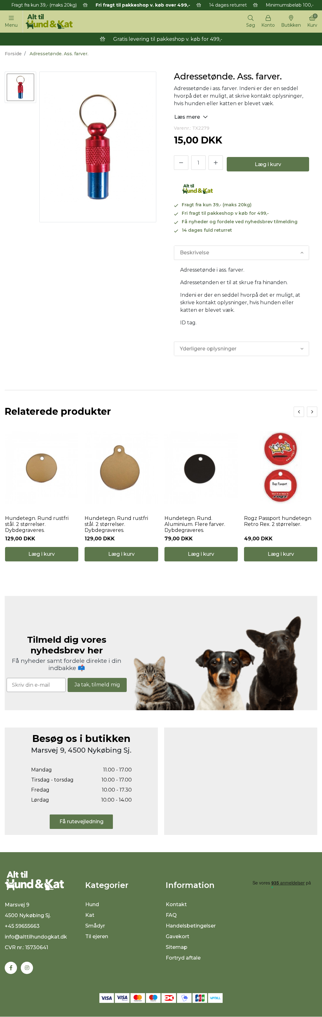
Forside (13, 54)
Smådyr (95, 926)
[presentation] (299, 412)
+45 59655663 (22, 926)
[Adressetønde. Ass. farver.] (20, 87)
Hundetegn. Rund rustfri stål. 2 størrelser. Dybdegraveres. (37, 524)
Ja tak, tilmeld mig (97, 685)
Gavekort (177, 936)
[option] (20, 87)
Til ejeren (96, 936)
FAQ (171, 915)
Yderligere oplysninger (208, 349)
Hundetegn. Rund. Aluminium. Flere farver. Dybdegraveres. (194, 524)
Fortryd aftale (183, 958)
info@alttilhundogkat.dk (36, 937)
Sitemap (176, 947)
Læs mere (187, 117)
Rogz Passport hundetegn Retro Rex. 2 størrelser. (277, 521)
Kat (89, 915)
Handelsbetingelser (191, 926)
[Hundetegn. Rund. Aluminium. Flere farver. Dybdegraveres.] (201, 468)
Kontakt (176, 904)
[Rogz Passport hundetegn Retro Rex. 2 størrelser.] (281, 468)
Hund (92, 904)
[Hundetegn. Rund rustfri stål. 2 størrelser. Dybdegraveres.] (42, 468)
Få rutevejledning (81, 822)
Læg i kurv (268, 164)
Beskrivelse (194, 253)
